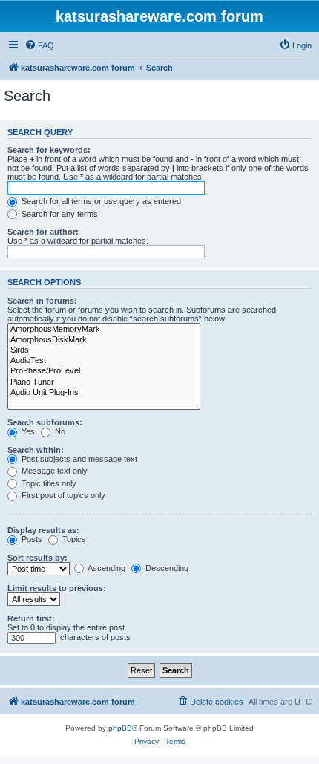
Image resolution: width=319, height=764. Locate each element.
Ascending (105, 568)
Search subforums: (44, 422)
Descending (165, 568)
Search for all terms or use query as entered (100, 201)
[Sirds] (104, 350)
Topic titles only (47, 483)
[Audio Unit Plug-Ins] (104, 393)
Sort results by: (37, 557)
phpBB (120, 728)
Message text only (53, 470)
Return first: (31, 618)
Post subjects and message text (78, 458)
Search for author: (43, 231)
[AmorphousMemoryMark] (104, 329)
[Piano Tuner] (104, 382)
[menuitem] (39, 45)
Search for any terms (58, 213)
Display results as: (43, 530)
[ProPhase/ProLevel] (104, 371)
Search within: (35, 449)
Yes (27, 431)
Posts (30, 539)
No (59, 431)
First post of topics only (62, 495)
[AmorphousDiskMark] (104, 340)
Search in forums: (42, 300)
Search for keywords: (49, 150)
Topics (73, 539)
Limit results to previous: (56, 588)
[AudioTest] (104, 361)
